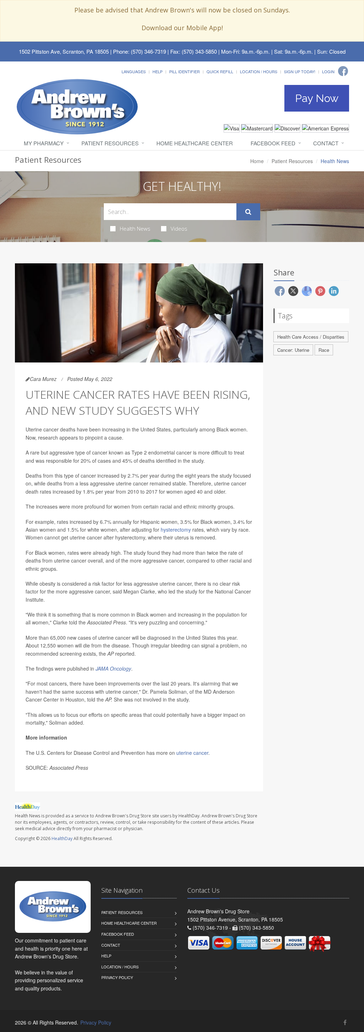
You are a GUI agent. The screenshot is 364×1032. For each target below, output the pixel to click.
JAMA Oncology (113, 668)
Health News (135, 228)
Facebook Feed (273, 143)
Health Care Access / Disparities (310, 336)
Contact (325, 143)
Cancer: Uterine (293, 349)
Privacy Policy (117, 977)
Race (323, 349)
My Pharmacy (44, 143)
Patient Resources (110, 143)
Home (257, 161)
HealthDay (62, 838)
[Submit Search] (248, 211)
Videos (179, 228)
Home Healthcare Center (194, 143)
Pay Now (316, 98)
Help (157, 71)
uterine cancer (192, 752)
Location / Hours (258, 71)
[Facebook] (343, 71)
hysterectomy (176, 529)
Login (328, 71)
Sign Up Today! (299, 71)
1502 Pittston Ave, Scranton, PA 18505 (64, 51)
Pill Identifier (184, 71)
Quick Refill (220, 71)
